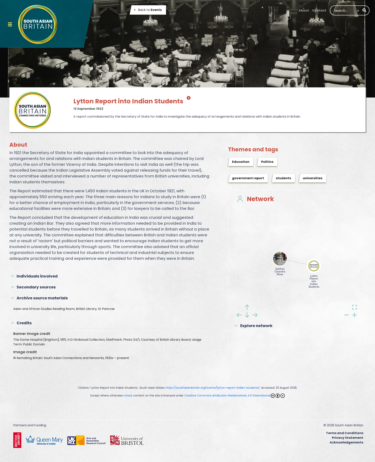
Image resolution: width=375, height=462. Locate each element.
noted (128, 395)
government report (248, 178)
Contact (319, 10)
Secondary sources (36, 287)
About (304, 10)
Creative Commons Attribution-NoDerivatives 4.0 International (227, 395)
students (283, 178)
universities (312, 178)
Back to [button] (148, 10)
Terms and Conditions (344, 433)
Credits (24, 323)
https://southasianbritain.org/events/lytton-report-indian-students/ (213, 388)
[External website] (18, 440)
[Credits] (188, 99)
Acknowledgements (346, 442)
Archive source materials (42, 298)
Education (240, 162)
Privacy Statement (347, 437)
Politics (267, 162)
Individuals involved (37, 276)
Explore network (256, 325)
